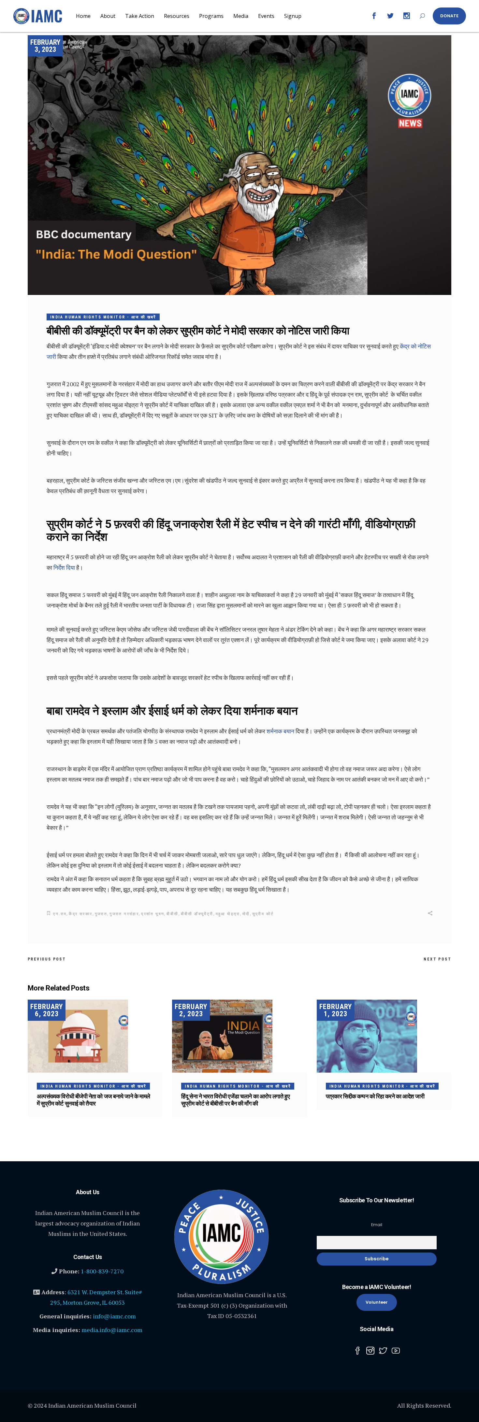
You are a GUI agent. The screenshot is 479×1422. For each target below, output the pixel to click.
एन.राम (59, 914)
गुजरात (101, 914)
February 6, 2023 (46, 1010)
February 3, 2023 (45, 45)
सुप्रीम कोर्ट (263, 914)
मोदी (246, 914)
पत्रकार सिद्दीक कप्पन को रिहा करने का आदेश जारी (375, 1096)
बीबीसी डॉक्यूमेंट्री (197, 914)
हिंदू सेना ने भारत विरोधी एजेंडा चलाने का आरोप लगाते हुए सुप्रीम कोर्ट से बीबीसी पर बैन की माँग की (235, 1100)
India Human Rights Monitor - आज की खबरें (103, 317)
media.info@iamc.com (111, 1330)
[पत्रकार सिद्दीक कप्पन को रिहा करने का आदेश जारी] (384, 1036)
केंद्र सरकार (80, 914)
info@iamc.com (114, 1316)
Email (376, 1224)
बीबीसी (172, 914)
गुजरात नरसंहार (124, 914)
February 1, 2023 (335, 1010)
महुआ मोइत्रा (228, 914)
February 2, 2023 (191, 1010)
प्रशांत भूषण (152, 914)
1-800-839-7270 (102, 1271)
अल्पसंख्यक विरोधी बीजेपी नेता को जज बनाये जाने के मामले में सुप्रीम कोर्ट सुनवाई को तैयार (93, 1100)
